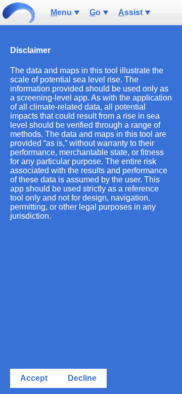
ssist (130, 12)
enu (61, 12)
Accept (34, 378)
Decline (82, 378)
